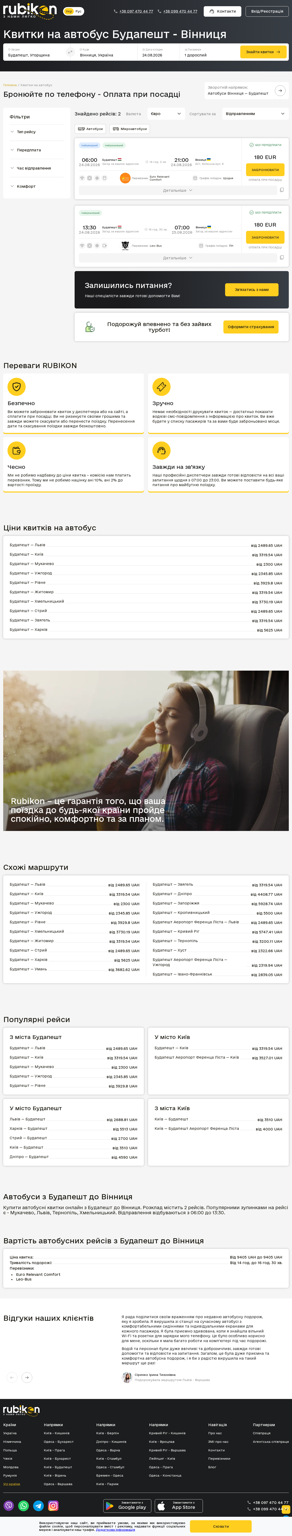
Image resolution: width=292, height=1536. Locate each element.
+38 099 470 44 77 (180, 11)
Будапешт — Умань (28, 969)
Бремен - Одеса (109, 1475)
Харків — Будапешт (28, 1128)
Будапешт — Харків (28, 629)
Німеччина (12, 1441)
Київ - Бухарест (57, 1458)
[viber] (8, 1506)
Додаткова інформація (115, 1530)
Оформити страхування (251, 327)
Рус (78, 11)
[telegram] (38, 1506)
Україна (10, 1433)
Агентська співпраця (271, 1441)
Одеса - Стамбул (110, 1467)
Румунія (10, 1475)
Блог (212, 1467)
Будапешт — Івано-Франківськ (182, 974)
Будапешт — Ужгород (31, 573)
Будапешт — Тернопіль (175, 941)
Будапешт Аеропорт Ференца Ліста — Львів (196, 922)
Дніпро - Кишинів (111, 1441)
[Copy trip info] (282, 190)
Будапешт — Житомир (32, 592)
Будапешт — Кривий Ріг (176, 931)
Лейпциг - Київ (162, 1458)
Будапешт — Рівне (28, 582)
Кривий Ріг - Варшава (167, 1450)
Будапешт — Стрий (28, 611)
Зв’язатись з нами (252, 290)
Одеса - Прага (161, 1467)
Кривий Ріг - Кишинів (167, 1433)
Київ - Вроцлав (161, 1441)
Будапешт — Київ (26, 554)
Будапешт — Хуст (170, 950)
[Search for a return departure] (280, 90)
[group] (197, 1349)
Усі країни (11, 1484)
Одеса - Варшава (58, 1484)
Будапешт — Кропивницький (181, 912)
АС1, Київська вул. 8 (209, 163)
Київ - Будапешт (58, 1467)
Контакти (216, 1450)
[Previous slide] (12, 1377)
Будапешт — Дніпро (172, 894)
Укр (69, 11)
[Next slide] (27, 1377)
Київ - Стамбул (108, 1458)
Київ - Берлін (107, 1433)
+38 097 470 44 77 (136, 11)
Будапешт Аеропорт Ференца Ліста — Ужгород (190, 962)
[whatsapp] (23, 1506)
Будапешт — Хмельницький (37, 601)
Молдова (11, 1467)
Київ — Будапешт (26, 1147)
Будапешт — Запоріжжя (176, 903)
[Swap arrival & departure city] (70, 52)
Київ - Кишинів (56, 1433)
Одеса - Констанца (165, 1475)
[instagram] (53, 1506)
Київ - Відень (55, 1475)
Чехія (7, 1458)
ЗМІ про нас (218, 1441)
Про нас (215, 1433)
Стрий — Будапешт (28, 1138)
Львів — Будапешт (27, 1119)
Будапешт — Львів (27, 545)
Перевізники (219, 1458)
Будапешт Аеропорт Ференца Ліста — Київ (197, 1057)
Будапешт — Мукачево (32, 564)
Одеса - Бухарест (59, 1441)
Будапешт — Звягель (30, 620)
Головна (10, 85)
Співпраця (261, 1433)
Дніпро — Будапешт (29, 1157)
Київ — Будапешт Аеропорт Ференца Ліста (197, 1128)
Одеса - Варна (108, 1450)
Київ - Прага (54, 1450)
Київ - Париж (107, 1484)
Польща (10, 1450)
